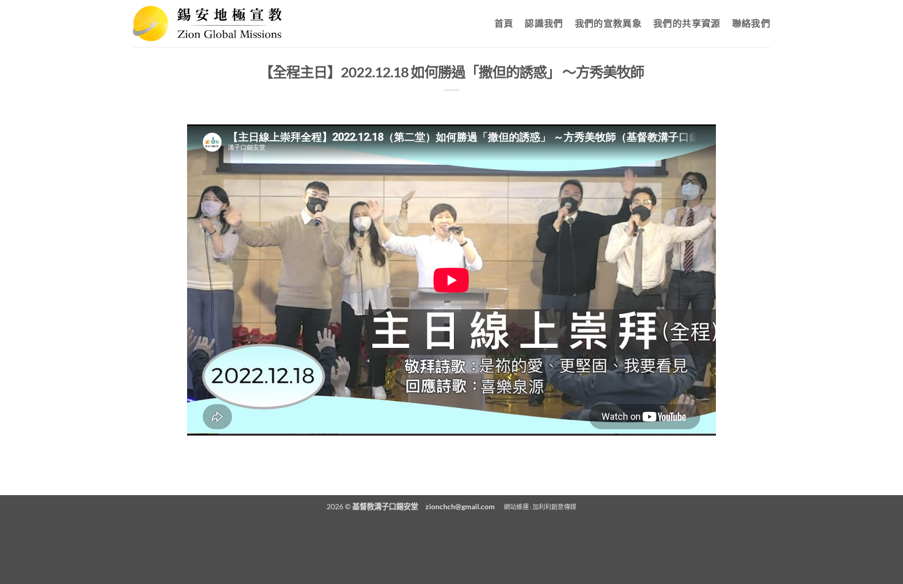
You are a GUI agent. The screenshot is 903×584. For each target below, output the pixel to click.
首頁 (504, 23)
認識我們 (544, 23)
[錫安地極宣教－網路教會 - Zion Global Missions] (207, 23)
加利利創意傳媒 (554, 507)
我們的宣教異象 (608, 23)
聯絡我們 (751, 23)
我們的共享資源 (686, 23)
